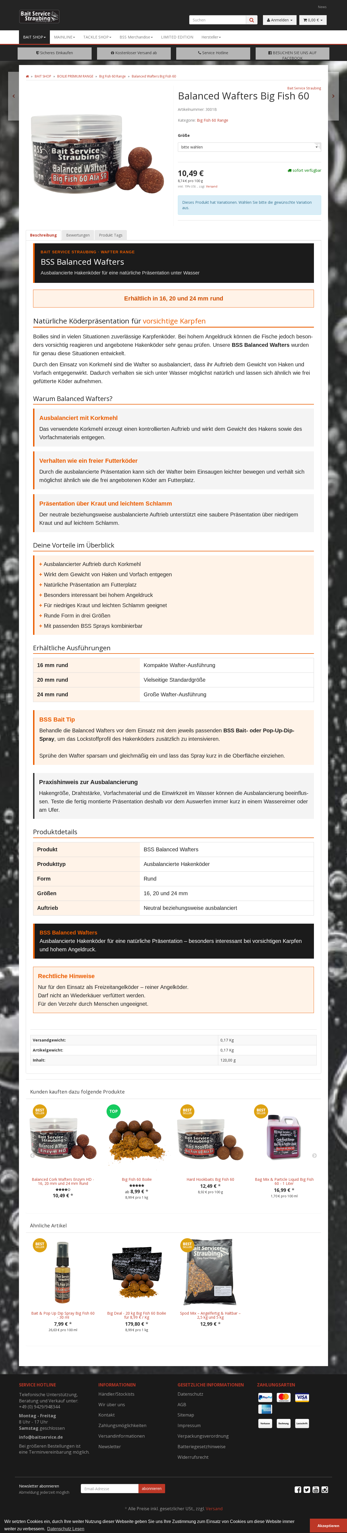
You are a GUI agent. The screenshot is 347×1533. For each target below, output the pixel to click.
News (322, 7)
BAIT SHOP (33, 37)
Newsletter (109, 1447)
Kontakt (106, 1415)
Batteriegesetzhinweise (202, 1447)
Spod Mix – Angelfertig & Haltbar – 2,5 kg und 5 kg (210, 1315)
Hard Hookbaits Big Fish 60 (210, 1179)
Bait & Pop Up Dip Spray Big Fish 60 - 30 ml (63, 1315)
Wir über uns (111, 1405)
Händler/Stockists (116, 1394)
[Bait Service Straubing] (41, 16)
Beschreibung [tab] (43, 235)
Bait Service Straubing (304, 88)
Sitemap (186, 1415)
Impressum (189, 1425)
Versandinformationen (121, 1436)
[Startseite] (27, 76)
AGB (182, 1405)
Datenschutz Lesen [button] (65, 1528)
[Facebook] (298, 1489)
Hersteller (209, 37)
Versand (211, 186)
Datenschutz (190, 1394)
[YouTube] (316, 1489)
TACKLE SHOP (96, 37)
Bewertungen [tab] (78, 235)
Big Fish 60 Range (212, 120)
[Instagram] (325, 1489)
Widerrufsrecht (193, 1457)
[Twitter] (307, 1489)
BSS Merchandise (135, 37)
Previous (32, 1155)
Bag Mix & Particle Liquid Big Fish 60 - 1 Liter (284, 1181)
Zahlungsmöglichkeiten (122, 1425)
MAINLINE (63, 37)
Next (314, 1155)
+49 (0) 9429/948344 (39, 1407)
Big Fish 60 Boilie (137, 1179)
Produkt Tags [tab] (111, 235)
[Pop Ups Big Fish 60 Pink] (13, 96)
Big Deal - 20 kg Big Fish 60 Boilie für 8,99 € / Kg (136, 1315)
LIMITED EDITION (177, 37)
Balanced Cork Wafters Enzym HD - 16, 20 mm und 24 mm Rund (63, 1181)
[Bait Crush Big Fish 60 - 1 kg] (333, 96)
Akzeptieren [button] (328, 1526)
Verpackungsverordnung (203, 1436)
